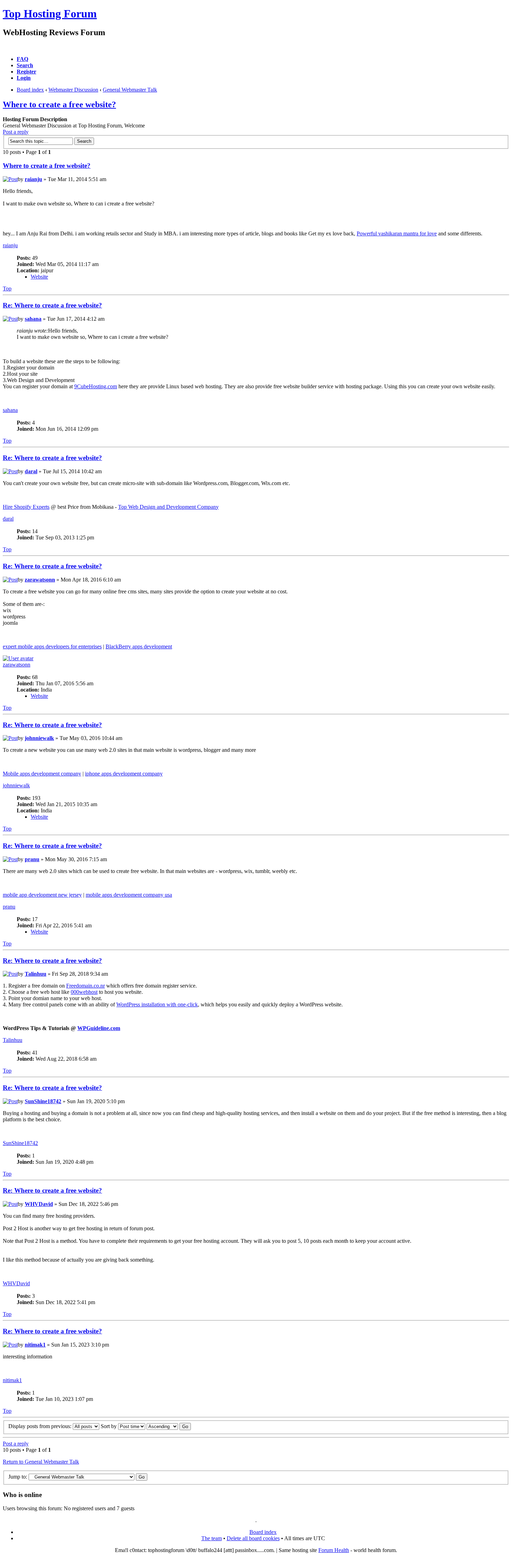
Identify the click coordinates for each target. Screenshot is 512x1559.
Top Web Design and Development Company (168, 507)
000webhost (84, 992)
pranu (32, 859)
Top (7, 288)
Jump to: (17, 1477)
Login (24, 78)
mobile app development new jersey (42, 895)
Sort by (109, 1426)
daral (31, 471)
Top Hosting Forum (50, 13)
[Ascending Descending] (169, 1426)
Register (26, 72)
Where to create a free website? (59, 104)
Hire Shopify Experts (26, 507)
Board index (30, 90)
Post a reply (16, 132)
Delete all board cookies (253, 1538)
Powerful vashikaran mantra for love (397, 233)
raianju (33, 179)
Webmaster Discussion (73, 90)
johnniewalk (39, 738)
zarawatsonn (40, 580)
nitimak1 (35, 1345)
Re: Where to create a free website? (52, 305)
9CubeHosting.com (95, 386)
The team (211, 1538)
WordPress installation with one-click (157, 1004)
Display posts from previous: (40, 1426)
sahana (33, 319)
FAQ (22, 59)
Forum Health (333, 1550)
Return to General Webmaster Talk (41, 1462)
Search (25, 65)
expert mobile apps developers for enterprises (52, 646)
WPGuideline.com (98, 1028)
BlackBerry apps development (139, 646)
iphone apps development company (124, 774)
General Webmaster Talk (130, 90)
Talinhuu (35, 974)
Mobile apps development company (42, 774)
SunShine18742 (43, 1101)
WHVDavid (39, 1204)
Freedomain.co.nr (85, 986)
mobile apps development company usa (129, 895)
